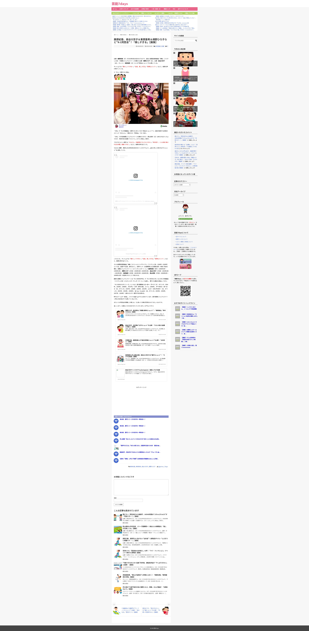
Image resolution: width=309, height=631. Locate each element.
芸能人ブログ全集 (189, 13)
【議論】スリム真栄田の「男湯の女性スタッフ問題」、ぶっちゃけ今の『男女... (175, 28)
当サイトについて (183, 9)
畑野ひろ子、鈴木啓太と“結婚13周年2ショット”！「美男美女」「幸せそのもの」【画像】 (145, 311)
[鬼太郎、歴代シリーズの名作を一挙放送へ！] (116, 423)
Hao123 (171, 13)
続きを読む (125, 523)
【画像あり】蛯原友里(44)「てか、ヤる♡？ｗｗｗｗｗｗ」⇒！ (128, 23)
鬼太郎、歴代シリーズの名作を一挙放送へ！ (132, 419)
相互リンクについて (182, 239)
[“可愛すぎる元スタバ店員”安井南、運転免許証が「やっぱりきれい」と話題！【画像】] (118, 566)
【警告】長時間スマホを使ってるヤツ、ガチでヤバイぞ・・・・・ (172, 16)
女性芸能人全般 (159, 46)
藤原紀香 (132, 466)
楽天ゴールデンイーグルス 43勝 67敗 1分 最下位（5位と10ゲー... (171, 25)
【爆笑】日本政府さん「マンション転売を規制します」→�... (189, 316)
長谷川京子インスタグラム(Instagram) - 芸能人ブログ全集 (142, 370)
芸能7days (120, 3)
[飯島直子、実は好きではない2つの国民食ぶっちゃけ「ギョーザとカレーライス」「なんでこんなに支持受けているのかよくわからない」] (116, 456)
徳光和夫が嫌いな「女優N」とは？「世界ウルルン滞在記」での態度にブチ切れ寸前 (186, 146)
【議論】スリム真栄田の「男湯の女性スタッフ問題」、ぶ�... (188, 339)
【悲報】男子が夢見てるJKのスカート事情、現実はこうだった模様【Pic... (131, 28)
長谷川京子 (145, 466)
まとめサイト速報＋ (160, 13)
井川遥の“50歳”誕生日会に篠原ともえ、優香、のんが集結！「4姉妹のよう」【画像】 (145, 588)
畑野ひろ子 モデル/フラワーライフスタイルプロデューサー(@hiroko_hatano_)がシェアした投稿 (139, 201)
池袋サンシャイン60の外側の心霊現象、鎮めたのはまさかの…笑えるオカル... (131, 16)
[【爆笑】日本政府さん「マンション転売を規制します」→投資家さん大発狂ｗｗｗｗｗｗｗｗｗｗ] (177, 318)
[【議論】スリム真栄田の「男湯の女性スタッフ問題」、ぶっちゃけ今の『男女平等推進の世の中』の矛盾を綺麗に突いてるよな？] (177, 341)
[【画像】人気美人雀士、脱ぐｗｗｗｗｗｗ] (177, 349)
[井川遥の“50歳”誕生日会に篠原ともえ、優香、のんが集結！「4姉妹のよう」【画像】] (118, 590)
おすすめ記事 (135, 9)
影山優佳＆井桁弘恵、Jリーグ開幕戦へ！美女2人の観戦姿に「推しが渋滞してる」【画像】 (144, 527)
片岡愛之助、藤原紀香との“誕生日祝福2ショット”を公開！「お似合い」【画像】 (145, 341)
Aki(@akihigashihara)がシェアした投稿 (136, 253)
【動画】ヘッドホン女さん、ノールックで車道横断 (189, 308)
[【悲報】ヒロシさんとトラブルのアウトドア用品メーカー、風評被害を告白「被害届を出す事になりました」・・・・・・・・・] (177, 326)
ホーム (115, 9)
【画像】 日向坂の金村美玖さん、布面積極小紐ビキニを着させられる (129, 21)
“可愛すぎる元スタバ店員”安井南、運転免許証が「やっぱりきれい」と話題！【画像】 (145, 564)
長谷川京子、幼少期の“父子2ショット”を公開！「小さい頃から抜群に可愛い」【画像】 (145, 326)
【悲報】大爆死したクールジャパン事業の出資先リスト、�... (189, 332)
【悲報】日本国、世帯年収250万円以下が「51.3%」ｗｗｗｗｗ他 (172, 23)
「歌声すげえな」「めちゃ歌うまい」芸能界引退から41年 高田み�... (140, 445)
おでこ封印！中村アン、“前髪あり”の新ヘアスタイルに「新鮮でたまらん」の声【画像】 (185, 63)
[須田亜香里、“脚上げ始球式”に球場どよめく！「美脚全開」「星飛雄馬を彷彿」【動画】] (118, 578)
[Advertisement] (141, 52)
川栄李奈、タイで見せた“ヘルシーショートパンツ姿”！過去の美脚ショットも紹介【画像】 (185, 78)
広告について (180, 244)
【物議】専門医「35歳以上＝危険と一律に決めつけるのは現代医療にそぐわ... (131, 25)
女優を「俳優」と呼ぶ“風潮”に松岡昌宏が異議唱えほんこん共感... (139, 459)
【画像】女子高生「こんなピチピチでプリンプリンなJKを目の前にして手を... (131, 30)
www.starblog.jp (121, 379)
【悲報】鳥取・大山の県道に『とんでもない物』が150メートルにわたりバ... (131, 26)
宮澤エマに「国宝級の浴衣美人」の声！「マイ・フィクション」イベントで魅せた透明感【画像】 (145, 552)
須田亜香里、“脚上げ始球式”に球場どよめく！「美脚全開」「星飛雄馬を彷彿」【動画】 (145, 576)
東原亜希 (138, 466)
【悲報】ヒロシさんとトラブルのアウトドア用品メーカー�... (189, 324)
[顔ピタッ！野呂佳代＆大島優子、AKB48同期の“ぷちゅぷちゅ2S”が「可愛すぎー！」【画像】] (118, 518)
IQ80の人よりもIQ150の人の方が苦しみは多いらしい (125, 18)
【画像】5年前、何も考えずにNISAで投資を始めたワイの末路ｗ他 (172, 26)
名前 (115, 498)
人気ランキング (123, 9)
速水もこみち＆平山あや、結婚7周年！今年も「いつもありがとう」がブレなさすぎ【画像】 (185, 124)
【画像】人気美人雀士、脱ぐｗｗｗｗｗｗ (189, 346)
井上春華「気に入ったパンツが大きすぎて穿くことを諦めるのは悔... (140, 439)
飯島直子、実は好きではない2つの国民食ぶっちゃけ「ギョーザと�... (140, 452)
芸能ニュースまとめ (146, 13)
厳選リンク (167, 9)
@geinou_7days (163, 466)
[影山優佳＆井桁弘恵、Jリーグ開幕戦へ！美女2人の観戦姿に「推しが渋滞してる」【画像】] (118, 530)
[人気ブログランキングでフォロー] (185, 219)
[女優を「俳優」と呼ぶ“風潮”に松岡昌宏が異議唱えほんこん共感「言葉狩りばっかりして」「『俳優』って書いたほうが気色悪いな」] (116, 462)
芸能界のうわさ (179, 13)
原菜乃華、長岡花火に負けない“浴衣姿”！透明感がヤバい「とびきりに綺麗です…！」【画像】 (145, 539)
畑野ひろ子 (152, 466)
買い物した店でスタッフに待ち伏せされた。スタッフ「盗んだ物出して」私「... (175, 18)
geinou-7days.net (121, 319)
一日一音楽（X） (156, 9)
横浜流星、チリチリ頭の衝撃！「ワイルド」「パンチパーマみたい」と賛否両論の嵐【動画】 (186, 166)
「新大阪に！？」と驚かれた (162, 19)
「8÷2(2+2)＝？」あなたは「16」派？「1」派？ (124, 19)
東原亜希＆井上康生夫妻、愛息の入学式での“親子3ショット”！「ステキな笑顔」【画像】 (145, 355)
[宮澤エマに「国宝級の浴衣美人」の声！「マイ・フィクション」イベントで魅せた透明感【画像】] (118, 554)
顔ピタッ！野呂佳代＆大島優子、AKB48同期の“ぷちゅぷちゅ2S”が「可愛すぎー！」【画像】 (145, 515)
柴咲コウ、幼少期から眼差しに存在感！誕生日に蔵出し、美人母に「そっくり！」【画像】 (185, 109)
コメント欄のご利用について (184, 242)
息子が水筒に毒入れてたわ (162, 21)
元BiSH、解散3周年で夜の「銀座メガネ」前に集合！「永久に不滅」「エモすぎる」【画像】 (186, 159)
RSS (174, 9)
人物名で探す (145, 9)
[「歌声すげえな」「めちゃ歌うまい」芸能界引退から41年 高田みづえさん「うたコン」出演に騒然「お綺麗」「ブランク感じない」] (116, 449)
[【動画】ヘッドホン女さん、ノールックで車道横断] (177, 311)
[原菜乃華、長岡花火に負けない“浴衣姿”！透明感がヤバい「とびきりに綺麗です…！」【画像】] (118, 542)
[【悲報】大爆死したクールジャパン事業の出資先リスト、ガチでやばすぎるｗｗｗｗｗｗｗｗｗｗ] (177, 333)
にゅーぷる (136, 13)
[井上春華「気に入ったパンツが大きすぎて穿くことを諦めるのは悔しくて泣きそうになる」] (116, 443)
